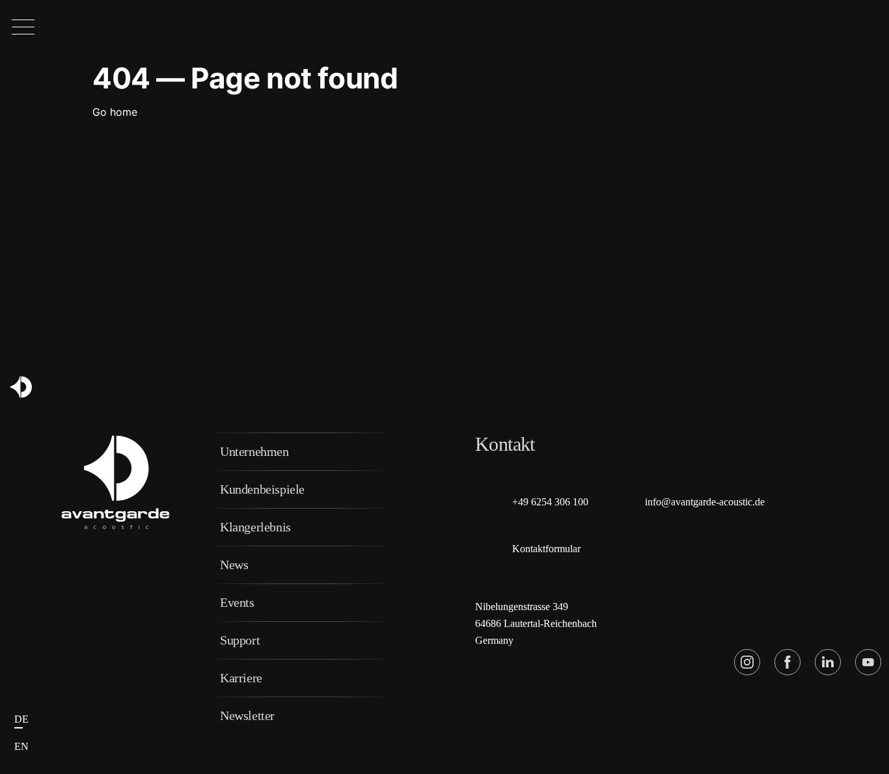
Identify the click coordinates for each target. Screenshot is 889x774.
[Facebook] (787, 662)
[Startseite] (21, 387)
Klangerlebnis (255, 527)
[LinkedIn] (828, 662)
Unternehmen (254, 451)
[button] (23, 27)
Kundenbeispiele (262, 489)
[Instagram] (747, 662)
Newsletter (247, 715)
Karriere (241, 678)
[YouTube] (868, 662)
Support (240, 640)
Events (237, 602)
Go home (114, 111)
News (234, 564)
